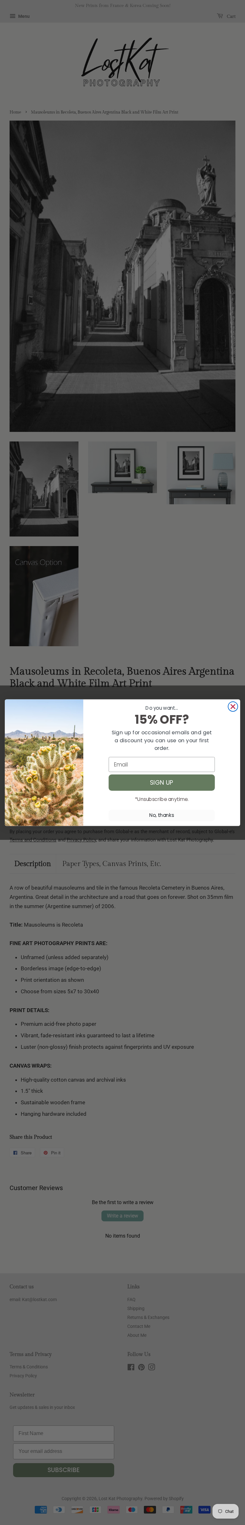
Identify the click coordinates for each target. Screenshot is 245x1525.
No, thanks (161, 815)
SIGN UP (162, 782)
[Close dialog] (233, 706)
